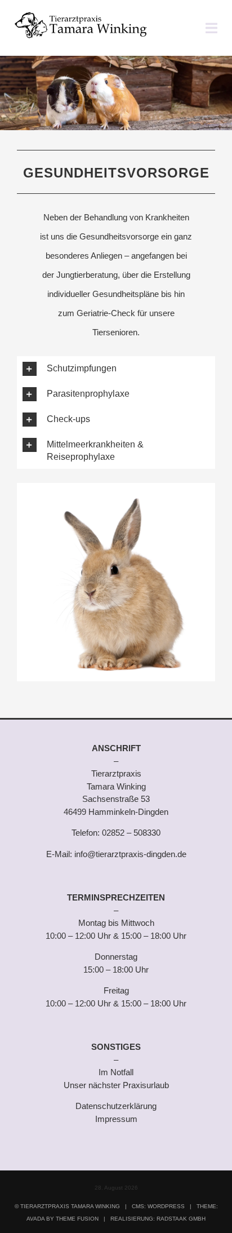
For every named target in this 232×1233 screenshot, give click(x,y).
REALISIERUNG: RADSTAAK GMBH (158, 1219)
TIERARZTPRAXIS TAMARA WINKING (70, 1206)
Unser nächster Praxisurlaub (116, 1085)
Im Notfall (116, 1072)
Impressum (116, 1119)
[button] (116, 369)
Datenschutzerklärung (116, 1106)
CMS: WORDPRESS (158, 1206)
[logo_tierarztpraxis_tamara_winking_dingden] (81, 15)
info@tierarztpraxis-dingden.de (130, 854)
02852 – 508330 (131, 832)
